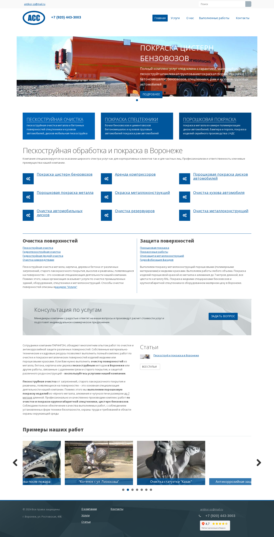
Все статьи (150, 366)
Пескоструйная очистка (38, 248)
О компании (89, 509)
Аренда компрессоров (135, 174)
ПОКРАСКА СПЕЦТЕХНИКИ (131, 119)
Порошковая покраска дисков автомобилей (220, 176)
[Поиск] (248, 4)
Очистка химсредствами (38, 260)
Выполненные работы (215, 18)
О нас (190, 18)
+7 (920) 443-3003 (66, 17)
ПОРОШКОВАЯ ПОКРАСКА (209, 119)
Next (268, 66)
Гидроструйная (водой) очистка (43, 256)
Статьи (86, 522)
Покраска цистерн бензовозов (64, 174)
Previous (6, 66)
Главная (160, 18)
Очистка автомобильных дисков (59, 212)
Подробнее (151, 94)
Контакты (242, 18)
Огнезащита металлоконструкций (162, 256)
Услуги (176, 18)
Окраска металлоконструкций (142, 192)
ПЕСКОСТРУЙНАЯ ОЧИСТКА (55, 119)
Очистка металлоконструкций (220, 210)
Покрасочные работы (154, 252)
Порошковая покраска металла (65, 192)
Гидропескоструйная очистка (42, 252)
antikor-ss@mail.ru (34, 4)
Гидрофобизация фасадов (157, 260)
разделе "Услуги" (66, 287)
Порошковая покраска (154, 248)
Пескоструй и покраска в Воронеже (176, 355)
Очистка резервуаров (135, 210)
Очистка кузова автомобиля (219, 192)
